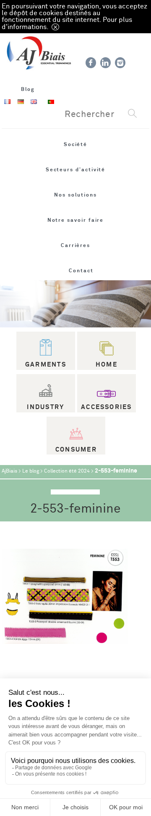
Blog (28, 89)
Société (76, 144)
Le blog (30, 471)
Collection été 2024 (67, 471)
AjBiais (9, 471)
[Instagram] (120, 62)
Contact (81, 270)
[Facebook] (91, 62)
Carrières (75, 245)
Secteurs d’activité (76, 169)
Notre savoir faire (75, 220)
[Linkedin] (105, 62)
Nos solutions (75, 194)
